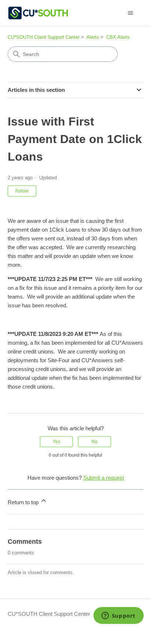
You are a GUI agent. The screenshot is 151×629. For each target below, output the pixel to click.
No (94, 441)
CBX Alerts (118, 37)
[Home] (38, 13)
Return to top (24, 502)
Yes (56, 441)
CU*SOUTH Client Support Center (44, 37)
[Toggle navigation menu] (130, 13)
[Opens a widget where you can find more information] (118, 616)
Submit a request (103, 478)
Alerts (92, 37)
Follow (22, 191)
